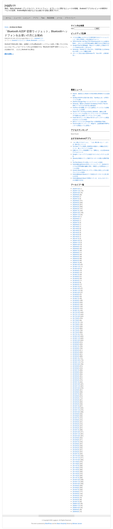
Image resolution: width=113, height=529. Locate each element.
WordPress (48, 523)
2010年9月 (76, 485)
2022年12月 (76, 212)
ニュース (17, 17)
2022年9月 (76, 218)
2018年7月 (76, 298)
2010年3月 (76, 497)
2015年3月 (76, 378)
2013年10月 (76, 412)
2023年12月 (76, 189)
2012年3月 (76, 450)
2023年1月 (76, 210)
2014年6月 (76, 396)
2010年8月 (76, 487)
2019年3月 (76, 282)
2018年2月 (76, 308)
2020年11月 (76, 242)
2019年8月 (76, 272)
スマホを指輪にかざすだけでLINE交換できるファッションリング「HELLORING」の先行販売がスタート (91, 38)
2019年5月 (76, 278)
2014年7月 (76, 394)
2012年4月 (76, 448)
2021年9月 (76, 226)
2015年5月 (76, 374)
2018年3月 (76, 306)
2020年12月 (76, 240)
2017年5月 (76, 326)
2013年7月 (76, 418)
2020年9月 (76, 246)
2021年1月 (76, 238)
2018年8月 (76, 296)
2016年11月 (76, 338)
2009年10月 (76, 507)
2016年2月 (76, 356)
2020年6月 (76, 252)
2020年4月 (76, 256)
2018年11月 (76, 290)
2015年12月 (76, 360)
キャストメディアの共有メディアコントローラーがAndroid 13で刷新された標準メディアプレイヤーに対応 (90, 114)
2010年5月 (76, 493)
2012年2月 (76, 452)
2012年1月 (76, 454)
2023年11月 (76, 191)
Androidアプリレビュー (19, 40)
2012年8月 (76, 440)
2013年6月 (76, 420)
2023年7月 (76, 199)
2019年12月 (76, 264)
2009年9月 (76, 509)
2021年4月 (76, 232)
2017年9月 (76, 318)
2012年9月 (76, 438)
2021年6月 (76, 230)
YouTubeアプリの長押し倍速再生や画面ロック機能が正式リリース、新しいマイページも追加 (90, 147)
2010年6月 (76, 491)
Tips (42, 17)
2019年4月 (76, 280)
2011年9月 (76, 462)
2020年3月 (76, 258)
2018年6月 (76, 300)
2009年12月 (76, 503)
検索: (72, 28)
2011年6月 (76, 468)
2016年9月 (76, 342)
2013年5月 (76, 422)
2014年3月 (76, 402)
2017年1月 (76, 334)
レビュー (26, 17)
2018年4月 (76, 304)
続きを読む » (9, 54)
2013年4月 (76, 424)
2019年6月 (76, 276)
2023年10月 (76, 193)
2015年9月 (76, 366)
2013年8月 (76, 416)
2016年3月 (76, 354)
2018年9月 (76, 294)
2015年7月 (76, 370)
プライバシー (70, 17)
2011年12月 (76, 456)
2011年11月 (76, 458)
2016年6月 (76, 348)
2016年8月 (76, 344)
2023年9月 (76, 195)
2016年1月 (76, 358)
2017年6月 (76, 324)
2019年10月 (76, 268)
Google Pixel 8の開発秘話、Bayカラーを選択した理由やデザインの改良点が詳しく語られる (91, 46)
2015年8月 (76, 368)
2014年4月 (76, 400)
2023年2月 (76, 208)
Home (6, 27)
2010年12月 (76, 480)
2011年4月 (76, 472)
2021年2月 (76, 236)
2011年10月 (76, 460)
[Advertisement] (87, 72)
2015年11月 (76, 362)
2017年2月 (76, 332)
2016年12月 (76, 336)
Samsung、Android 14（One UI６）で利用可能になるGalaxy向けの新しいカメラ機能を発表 (91, 50)
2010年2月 (76, 499)
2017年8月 (76, 320)
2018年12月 (76, 288)
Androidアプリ (39, 38)
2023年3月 (76, 206)
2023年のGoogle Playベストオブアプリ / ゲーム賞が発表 (90, 101)
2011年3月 (76, 474)
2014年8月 (76, 392)
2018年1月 (76, 310)
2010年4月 (76, 495)
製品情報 (50, 17)
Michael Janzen (77, 523)
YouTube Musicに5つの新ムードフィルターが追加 (87, 162)
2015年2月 (76, 380)
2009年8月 (76, 511)
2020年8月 (76, 248)
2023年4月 (76, 204)
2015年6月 (76, 372)
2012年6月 (76, 444)
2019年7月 (76, 274)
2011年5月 (76, 470)
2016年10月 (76, 340)
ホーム (8, 17)
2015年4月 (76, 376)
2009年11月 (76, 505)
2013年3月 (76, 426)
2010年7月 (76, 489)
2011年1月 (76, 478)
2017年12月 (76, 312)
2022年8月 (76, 220)
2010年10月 (76, 483)
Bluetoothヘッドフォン (38, 40)
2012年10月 (76, 436)
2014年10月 (76, 388)
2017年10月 (76, 316)
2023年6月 (76, 201)
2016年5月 (76, 350)
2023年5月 (76, 202)
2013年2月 (76, 428)
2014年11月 (76, 386)
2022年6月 (76, 224)
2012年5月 (76, 446)
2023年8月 (76, 197)
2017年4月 (76, 328)
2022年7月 (76, 222)
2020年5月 (76, 254)
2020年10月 (76, 244)
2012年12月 (76, 432)
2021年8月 (76, 228)
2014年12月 (76, 384)
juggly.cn (10, 5)
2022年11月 (76, 214)
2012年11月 (76, 434)
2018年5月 (76, 302)
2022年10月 (76, 216)
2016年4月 (76, 352)
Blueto (28, 40)
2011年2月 (76, 476)
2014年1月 (76, 406)
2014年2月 (76, 404)
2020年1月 (76, 262)
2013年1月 (76, 430)
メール (59, 17)
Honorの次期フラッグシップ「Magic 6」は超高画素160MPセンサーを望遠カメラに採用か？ (91, 124)
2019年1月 (76, 286)
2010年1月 (76, 501)
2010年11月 (76, 481)
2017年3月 (76, 330)
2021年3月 (76, 234)
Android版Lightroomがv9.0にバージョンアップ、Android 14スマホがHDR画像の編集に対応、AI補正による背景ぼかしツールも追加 (91, 166)
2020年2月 (76, 260)
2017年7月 (76, 322)
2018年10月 (76, 292)
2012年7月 (76, 442)
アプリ (35, 17)
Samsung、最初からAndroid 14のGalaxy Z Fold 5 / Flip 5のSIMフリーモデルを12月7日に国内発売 (90, 104)
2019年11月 (76, 266)
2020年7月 (76, 250)
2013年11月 (76, 410)
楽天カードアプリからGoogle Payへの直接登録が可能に (89, 121)
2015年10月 (76, 364)
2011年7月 (76, 466)
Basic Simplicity (61, 523)
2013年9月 (76, 414)
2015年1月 (76, 382)
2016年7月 (76, 346)
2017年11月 (76, 314)
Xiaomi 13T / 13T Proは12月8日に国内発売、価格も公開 (89, 111)
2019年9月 (76, 270)
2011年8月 (76, 464)
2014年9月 (76, 390)
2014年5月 (76, 398)
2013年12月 (76, 408)
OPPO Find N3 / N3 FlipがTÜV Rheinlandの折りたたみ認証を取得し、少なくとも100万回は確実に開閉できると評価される (91, 42)
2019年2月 (76, 284)
